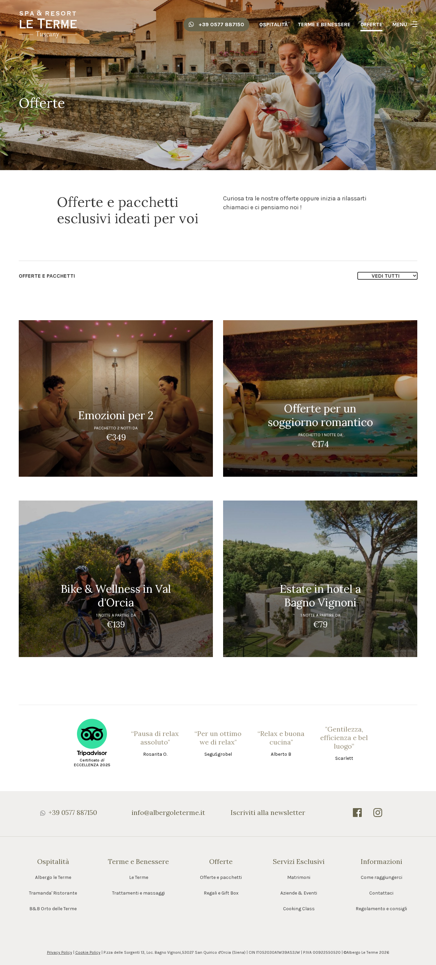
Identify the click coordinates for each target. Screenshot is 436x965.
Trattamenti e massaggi (138, 893)
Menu (399, 24)
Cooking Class (299, 909)
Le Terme (138, 877)
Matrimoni (298, 877)
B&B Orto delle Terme (53, 909)
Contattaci (381, 893)
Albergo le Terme (53, 877)
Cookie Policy (87, 952)
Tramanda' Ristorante (53, 893)
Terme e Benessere (324, 24)
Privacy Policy (59, 952)
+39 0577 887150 (220, 24)
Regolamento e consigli (381, 909)
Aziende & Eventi (298, 893)
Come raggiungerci (381, 877)
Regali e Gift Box (221, 893)
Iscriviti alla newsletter (268, 812)
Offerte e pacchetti (221, 877)
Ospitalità (273, 24)
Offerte (371, 24)
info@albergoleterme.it (168, 812)
